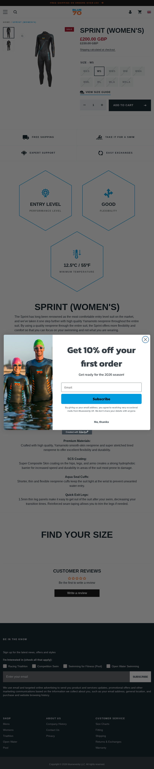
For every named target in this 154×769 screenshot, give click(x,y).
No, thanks (101, 421)
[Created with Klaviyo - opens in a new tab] (77, 432)
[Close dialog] (145, 339)
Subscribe (101, 399)
